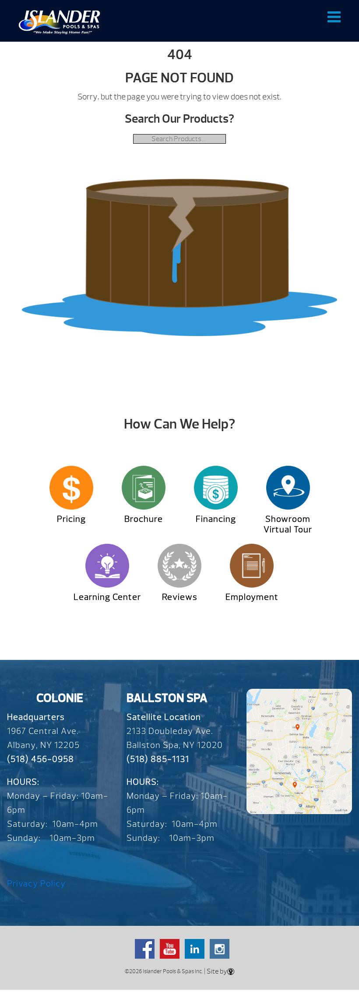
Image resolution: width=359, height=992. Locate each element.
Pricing (71, 519)
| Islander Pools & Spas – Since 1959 (59, 22)
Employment (251, 597)
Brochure (143, 519)
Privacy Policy (36, 883)
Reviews (179, 597)
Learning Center (107, 597)
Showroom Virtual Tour (288, 524)
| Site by (215, 971)
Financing (216, 519)
